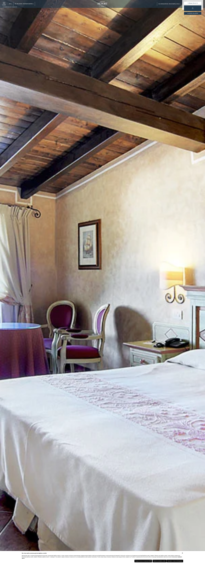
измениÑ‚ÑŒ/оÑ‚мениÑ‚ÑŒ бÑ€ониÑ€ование (192, 14)
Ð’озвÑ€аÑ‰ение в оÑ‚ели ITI (10, 7)
